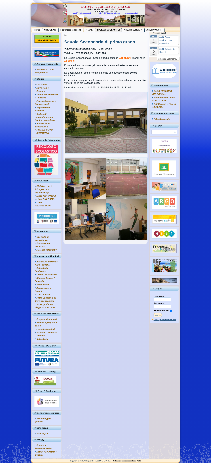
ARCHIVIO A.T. (154, 30)
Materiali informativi (46, 250)
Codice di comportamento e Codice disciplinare (45, 117)
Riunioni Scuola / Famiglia (45, 279)
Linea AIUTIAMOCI (46, 196)
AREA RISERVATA (133, 30)
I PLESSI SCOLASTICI (108, 30)
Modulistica (42, 284)
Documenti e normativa (42, 245)
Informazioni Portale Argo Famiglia (46, 263)
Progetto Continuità (46, 319)
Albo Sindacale (162, 119)
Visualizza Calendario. (167, 58)
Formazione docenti (70, 30)
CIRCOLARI (50, 30)
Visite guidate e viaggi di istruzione (45, 306)
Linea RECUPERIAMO (43, 204)
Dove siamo (42, 88)
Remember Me (161, 310)
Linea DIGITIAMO (45, 199)
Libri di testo (43, 294)
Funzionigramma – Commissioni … (45, 102)
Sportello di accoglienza (42, 238)
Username (159, 296)
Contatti (40, 91)
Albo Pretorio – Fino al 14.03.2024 (163, 99)
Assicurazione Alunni (43, 289)
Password (159, 303)
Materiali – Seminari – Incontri (46, 334)
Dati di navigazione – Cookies (47, 453)
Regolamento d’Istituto (43, 109)
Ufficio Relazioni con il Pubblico (46, 96)
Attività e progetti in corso (46, 324)
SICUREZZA (42, 133)
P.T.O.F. (89, 30)
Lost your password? (165, 319)
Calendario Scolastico (41, 269)
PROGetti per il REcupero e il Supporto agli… (43, 189)
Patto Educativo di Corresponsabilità (45, 299)
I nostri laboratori (45, 329)
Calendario (42, 339)
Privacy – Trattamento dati (43, 447)
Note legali (42, 433)
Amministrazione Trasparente (44, 71)
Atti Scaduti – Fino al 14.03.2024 (164, 105)
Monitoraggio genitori (43, 420)
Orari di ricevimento (46, 274)
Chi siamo (41, 84)
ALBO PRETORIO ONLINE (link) (162, 92)
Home (37, 30)
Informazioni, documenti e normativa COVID (44, 126)
